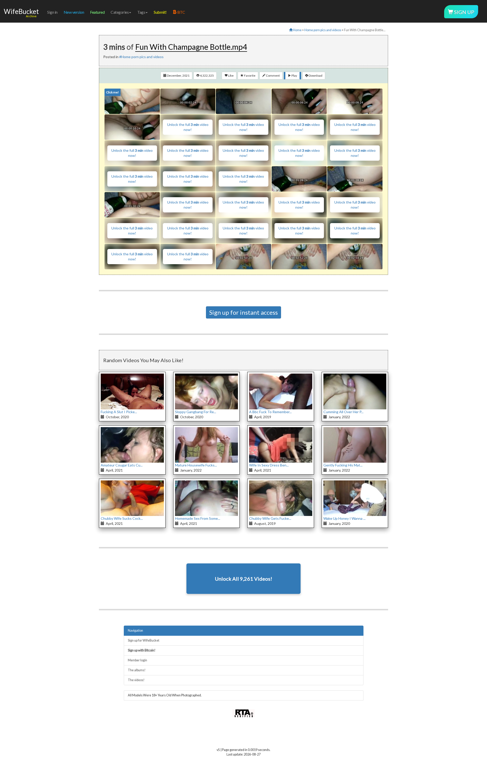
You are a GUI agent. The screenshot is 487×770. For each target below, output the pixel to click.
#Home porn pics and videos (141, 57)
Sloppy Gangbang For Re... (195, 412)
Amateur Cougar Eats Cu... (122, 465)
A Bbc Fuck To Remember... (270, 412)
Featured (97, 12)
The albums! (137, 670)
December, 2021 (177, 75)
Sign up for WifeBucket (143, 640)
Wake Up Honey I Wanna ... (344, 518)
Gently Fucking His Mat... (342, 465)
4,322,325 (206, 75)
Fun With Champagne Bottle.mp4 (191, 46)
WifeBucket (21, 11)
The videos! (136, 680)
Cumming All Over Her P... (343, 412)
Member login (137, 660)
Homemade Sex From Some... (197, 518)
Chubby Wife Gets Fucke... (270, 518)
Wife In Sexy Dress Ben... (269, 465)
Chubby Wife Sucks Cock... (122, 518)
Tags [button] (141, 12)
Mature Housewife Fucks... (196, 465)
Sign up (463, 12)
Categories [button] (120, 12)
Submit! (160, 12)
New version (74, 12)
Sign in (52, 12)
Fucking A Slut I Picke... (119, 412)
